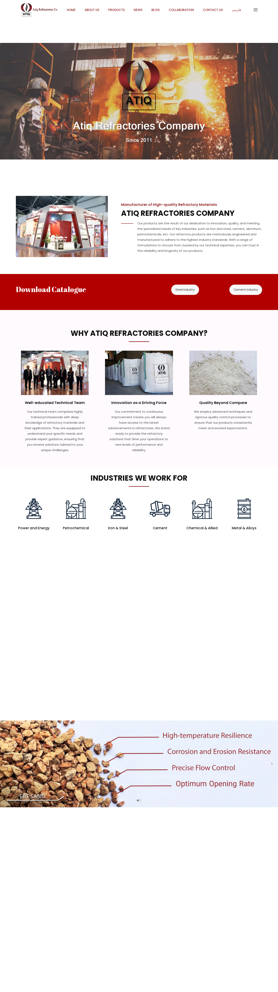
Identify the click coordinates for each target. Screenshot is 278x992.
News (138, 10)
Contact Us (213, 10)
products (116, 10)
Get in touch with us (45, 150)
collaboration (181, 10)
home (71, 10)
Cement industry (246, 290)
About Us (91, 10)
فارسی (236, 10)
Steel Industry (185, 290)
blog (155, 10)
